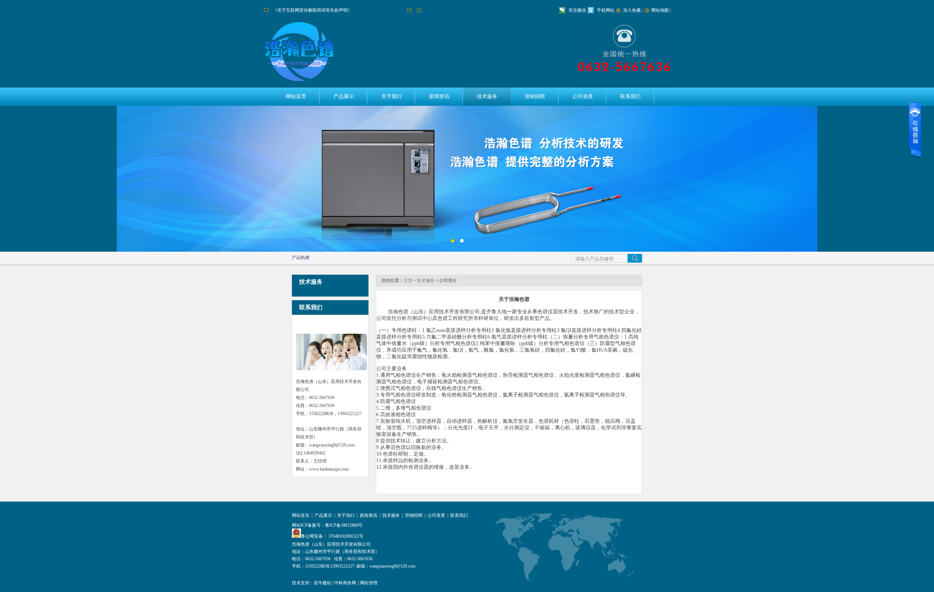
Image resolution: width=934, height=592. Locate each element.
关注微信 (577, 10)
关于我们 (391, 96)
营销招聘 (535, 96)
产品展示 (343, 96)
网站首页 (296, 96)
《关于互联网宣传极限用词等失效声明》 (312, 10)
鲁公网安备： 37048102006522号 (332, 536)
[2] (454, 242)
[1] (463, 242)
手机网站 (605, 10)
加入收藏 (632, 10)
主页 (408, 280)
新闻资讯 (439, 96)
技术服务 (487, 96)
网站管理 (369, 582)
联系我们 (630, 96)
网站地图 (660, 10)
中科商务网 (345, 582)
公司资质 (582, 96)
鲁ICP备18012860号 (344, 525)
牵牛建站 (322, 582)
